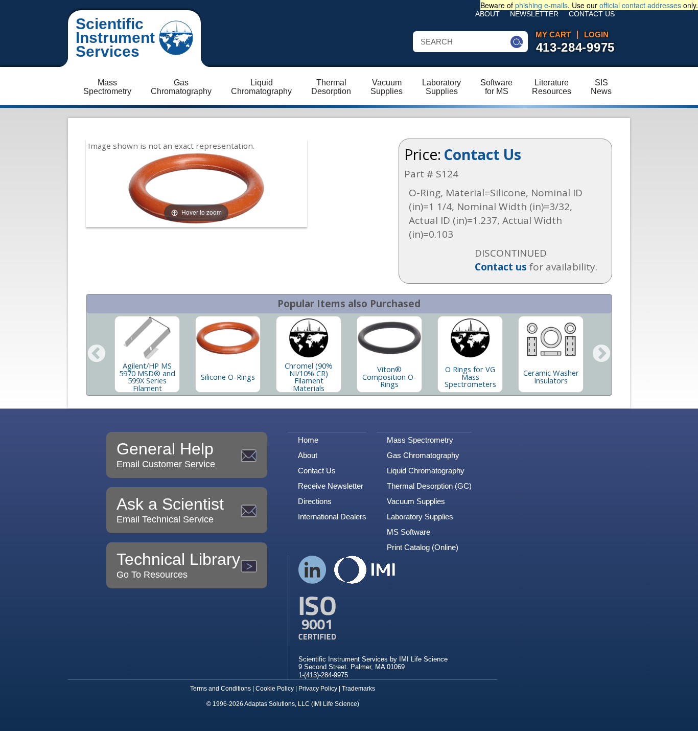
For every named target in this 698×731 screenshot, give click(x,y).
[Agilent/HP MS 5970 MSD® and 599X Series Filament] (147, 337)
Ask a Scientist (170, 509)
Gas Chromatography (423, 455)
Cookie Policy (274, 688)
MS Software (408, 532)
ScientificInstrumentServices (115, 37)
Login (596, 35)
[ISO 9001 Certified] (373, 618)
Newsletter (534, 14)
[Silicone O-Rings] (228, 337)
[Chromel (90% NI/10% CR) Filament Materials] (308, 337)
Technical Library (178, 565)
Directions (315, 501)
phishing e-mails (541, 5)
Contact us (501, 266)
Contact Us (592, 14)
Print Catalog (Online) (422, 547)
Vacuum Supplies (416, 501)
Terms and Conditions (220, 688)
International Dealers (332, 516)
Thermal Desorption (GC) (429, 486)
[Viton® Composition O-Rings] (389, 337)
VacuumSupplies (386, 87)
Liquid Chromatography (425, 470)
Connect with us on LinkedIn (312, 570)
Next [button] (601, 354)
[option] (147, 354)
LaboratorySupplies (441, 87)
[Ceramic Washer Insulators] (551, 337)
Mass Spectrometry (420, 440)
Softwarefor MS (496, 87)
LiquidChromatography (261, 87)
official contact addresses (640, 5)
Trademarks (358, 688)
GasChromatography (181, 87)
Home (308, 440)
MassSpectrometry (107, 87)
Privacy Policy (317, 688)
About (487, 14)
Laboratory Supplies (420, 516)
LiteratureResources (551, 87)
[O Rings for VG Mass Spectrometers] (470, 337)
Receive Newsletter (330, 486)
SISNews (601, 87)
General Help (166, 454)
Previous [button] (96, 354)
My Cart (553, 35)
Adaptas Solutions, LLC (277, 703)
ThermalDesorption (331, 87)
